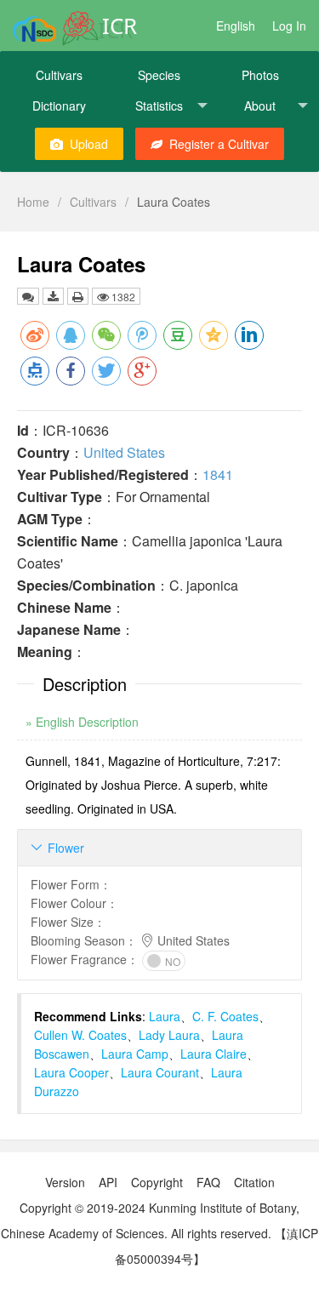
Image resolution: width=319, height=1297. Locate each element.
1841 (217, 474)
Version (65, 1182)
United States (124, 452)
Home (33, 201)
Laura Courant (160, 1072)
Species (159, 74)
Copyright (157, 1182)
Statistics (159, 105)
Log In (289, 25)
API (108, 1182)
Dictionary (59, 105)
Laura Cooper (71, 1072)
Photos (260, 74)
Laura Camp (134, 1053)
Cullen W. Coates (80, 1034)
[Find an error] (28, 296)
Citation (254, 1182)
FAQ (208, 1182)
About (260, 105)
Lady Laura (169, 1034)
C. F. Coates (225, 1016)
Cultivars (59, 74)
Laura (164, 1016)
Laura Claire (213, 1053)
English (235, 25)
